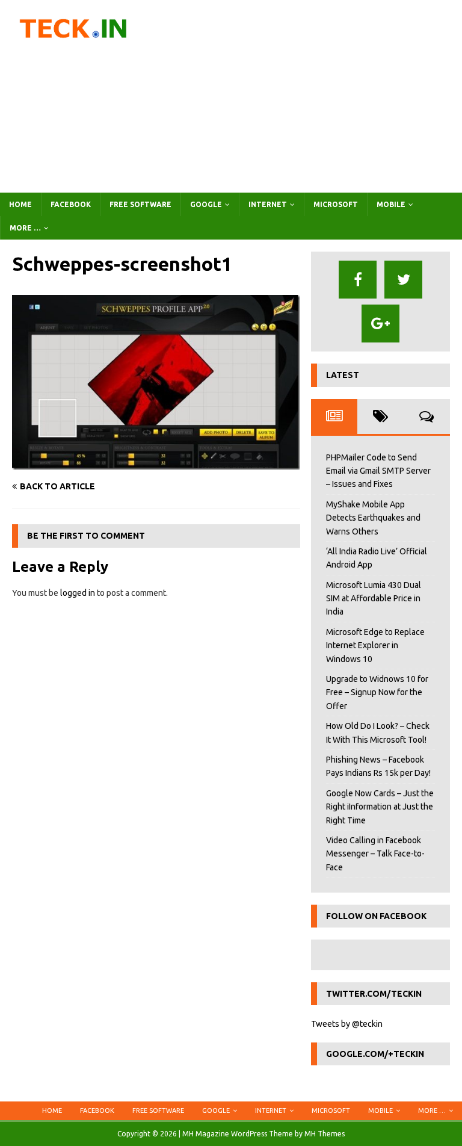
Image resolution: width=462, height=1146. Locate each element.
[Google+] (380, 323)
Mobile (391, 204)
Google (206, 204)
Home (20, 204)
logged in (77, 593)
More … (25, 228)
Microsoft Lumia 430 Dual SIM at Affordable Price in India (373, 598)
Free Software (140, 204)
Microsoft (335, 204)
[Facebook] (358, 280)
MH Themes (324, 1134)
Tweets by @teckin (347, 1024)
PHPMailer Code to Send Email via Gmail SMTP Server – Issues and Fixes (378, 471)
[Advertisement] (310, 96)
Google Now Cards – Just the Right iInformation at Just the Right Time (380, 806)
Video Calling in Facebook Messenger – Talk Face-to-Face (375, 853)
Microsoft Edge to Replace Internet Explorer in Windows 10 (375, 645)
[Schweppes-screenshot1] (156, 463)
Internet (267, 204)
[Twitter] (403, 280)
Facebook (71, 204)
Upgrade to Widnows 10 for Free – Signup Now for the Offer (377, 692)
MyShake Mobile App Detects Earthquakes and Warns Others (373, 518)
